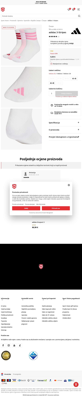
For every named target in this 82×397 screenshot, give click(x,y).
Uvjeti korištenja (6, 312)
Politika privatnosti (7, 315)
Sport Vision (5, 20)
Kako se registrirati (48, 312)
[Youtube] (14, 345)
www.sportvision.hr (32, 395)
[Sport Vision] (3, 9)
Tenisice (34, 220)
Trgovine (4, 321)
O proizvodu (54, 130)
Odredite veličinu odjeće (50, 321)
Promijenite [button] (17, 374)
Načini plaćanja (47, 306)
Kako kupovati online (49, 309)
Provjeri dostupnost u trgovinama (63, 137)
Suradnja (4, 318)
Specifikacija (54, 122)
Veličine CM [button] (67, 73)
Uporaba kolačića (6, 327)
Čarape (44, 20)
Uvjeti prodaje (5, 309)
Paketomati (66, 315)
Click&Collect (66, 318)
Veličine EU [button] (52, 73)
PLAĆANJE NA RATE (41, 2)
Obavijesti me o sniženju (60, 64)
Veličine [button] (59, 73)
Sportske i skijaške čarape (32, 20)
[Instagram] (9, 345)
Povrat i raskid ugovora (29, 318)
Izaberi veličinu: (55, 70)
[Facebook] (3, 345)
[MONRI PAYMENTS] (4, 383)
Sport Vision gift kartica (70, 306)
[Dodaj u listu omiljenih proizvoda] (47, 215)
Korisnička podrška (28, 306)
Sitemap (3, 330)
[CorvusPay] (42, 380)
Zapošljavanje (5, 324)
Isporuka (24, 315)
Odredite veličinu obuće (49, 318)
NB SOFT (44, 395)
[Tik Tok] (20, 345)
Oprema (20, 20)
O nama (3, 306)
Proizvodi (13, 20)
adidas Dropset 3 (38, 222)
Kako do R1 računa (48, 315)
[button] (41, 16)
